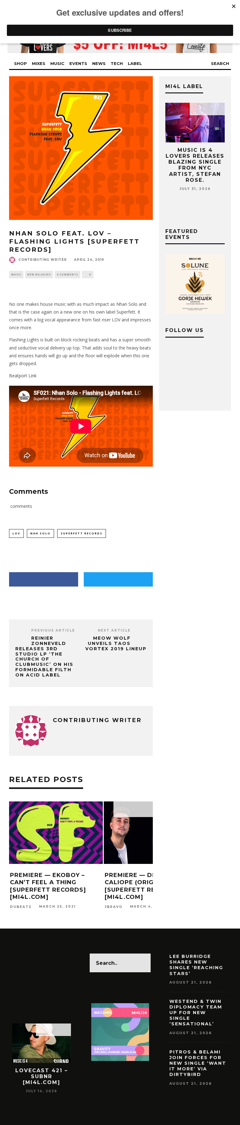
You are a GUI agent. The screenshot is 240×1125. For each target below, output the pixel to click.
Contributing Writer (42, 260)
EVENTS (78, 63)
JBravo (113, 907)
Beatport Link (23, 376)
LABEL (135, 63)
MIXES (38, 63)
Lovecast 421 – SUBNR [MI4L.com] (41, 1076)
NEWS (99, 63)
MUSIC (57, 63)
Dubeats (21, 907)
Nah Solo (40, 533)
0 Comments (67, 274)
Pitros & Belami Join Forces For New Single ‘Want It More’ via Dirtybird (197, 1063)
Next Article (114, 630)
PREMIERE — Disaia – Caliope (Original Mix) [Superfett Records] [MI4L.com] (144, 886)
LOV (16, 533)
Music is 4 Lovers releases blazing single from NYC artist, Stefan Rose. (195, 165)
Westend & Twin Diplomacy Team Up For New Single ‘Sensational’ (195, 1013)
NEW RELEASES (39, 274)
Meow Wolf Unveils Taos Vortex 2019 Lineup (116, 643)
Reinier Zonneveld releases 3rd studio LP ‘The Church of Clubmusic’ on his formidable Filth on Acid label (44, 656)
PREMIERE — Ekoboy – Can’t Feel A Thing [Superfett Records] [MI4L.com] (48, 886)
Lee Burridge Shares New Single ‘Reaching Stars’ (196, 965)
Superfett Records (81, 533)
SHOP (20, 63)
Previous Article (53, 630)
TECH (117, 63)
